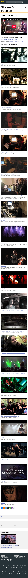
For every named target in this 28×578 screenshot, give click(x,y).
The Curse (3, 481)
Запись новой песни (6, 152)
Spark (2, 394)
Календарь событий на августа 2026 (8, 525)
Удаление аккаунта (18, 557)
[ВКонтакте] (2, 508)
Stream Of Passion (8, 9)
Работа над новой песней (7, 107)
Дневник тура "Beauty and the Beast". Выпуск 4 (13, 373)
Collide (2, 437)
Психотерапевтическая (6, 545)
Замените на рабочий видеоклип (16, 41)
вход (26, 1)
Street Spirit (4, 243)
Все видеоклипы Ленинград (6, 547)
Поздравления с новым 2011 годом (10, 416)
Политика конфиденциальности (19, 555)
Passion (3, 64)
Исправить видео (5, 516)
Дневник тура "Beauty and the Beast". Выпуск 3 (13, 353)
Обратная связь (5, 557)
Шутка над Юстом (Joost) (7, 174)
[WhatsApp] (10, 508)
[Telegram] (6, 508)
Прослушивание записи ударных (9, 129)
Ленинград (15, 545)
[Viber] (12, 508)
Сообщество (4, 556)
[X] (8, 508)
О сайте (3, 555)
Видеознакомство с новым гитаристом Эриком (13, 196)
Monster (3, 503)
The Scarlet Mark (5, 459)
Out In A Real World (6, 86)
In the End (3, 289)
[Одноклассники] (4, 508)
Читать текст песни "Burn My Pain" (9, 39)
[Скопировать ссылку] (14, 508)
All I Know (3, 266)
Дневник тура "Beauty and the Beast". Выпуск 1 (13, 310)
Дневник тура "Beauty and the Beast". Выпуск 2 (13, 331)
